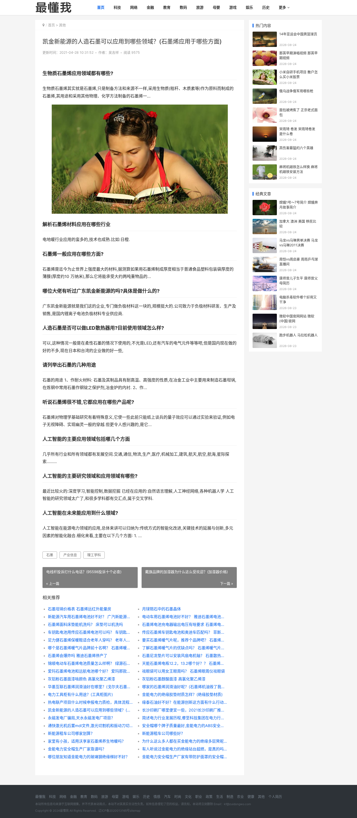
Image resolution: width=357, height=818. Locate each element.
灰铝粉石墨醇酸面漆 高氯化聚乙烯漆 (173, 678)
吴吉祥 (114, 52)
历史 (266, 7)
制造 (230, 796)
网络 (133, 7)
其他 (62, 25)
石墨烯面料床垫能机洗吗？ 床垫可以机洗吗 (85, 624)
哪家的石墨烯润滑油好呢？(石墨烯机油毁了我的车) (184, 686)
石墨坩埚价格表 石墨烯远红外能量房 (79, 608)
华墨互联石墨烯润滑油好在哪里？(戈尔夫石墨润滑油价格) (90, 686)
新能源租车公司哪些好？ (163, 733)
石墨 (49, 555)
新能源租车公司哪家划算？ (71, 733)
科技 (117, 7)
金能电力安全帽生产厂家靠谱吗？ (77, 749)
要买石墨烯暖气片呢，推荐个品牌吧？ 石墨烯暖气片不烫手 (184, 640)
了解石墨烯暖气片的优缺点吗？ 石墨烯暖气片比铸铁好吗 (184, 647)
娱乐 (249, 7)
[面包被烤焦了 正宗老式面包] (265, 110)
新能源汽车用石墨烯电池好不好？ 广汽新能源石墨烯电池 (90, 616)
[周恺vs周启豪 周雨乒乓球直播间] (265, 260)
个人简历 (275, 796)
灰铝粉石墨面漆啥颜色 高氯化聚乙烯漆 (81, 678)
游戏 (233, 7)
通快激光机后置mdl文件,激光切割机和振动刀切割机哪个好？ (90, 725)
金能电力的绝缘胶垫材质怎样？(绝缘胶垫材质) (182, 694)
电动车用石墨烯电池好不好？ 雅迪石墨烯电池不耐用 (184, 616)
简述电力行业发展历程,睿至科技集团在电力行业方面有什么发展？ (184, 717)
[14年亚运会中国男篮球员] (265, 35)
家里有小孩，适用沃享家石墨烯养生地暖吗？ (87, 741)
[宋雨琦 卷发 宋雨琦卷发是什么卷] (265, 129)
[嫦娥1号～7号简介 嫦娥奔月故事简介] (265, 203)
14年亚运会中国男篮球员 (298, 34)
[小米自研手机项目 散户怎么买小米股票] (265, 73)
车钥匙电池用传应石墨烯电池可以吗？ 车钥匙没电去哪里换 (90, 632)
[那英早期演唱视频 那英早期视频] (265, 54)
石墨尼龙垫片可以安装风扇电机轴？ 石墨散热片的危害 (184, 655)
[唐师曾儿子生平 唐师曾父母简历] (265, 279)
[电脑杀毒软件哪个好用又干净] (265, 298)
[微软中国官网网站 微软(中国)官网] (265, 317)
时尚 (177, 796)
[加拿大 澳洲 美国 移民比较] (265, 222)
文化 (188, 796)
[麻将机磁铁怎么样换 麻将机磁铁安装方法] (265, 167)
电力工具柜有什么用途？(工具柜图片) (80, 694)
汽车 (167, 796)
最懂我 (40, 796)
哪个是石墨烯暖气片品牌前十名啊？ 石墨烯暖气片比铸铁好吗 (90, 647)
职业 (198, 796)
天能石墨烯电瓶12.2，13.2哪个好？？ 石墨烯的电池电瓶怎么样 (184, 663)
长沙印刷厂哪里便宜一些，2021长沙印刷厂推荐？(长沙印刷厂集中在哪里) (184, 710)
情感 (156, 796)
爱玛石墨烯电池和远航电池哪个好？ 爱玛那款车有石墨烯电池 (90, 671)
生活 (219, 796)
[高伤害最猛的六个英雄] (265, 148)
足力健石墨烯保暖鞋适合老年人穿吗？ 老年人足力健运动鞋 (90, 640)
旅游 (200, 7)
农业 (240, 796)
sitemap (135, 810)
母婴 (216, 7)
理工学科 (94, 555)
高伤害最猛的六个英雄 (296, 148)
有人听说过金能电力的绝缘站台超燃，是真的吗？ (184, 749)
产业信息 (70, 555)
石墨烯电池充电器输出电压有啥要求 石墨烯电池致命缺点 (184, 624)
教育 (166, 7)
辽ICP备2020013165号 (114, 810)
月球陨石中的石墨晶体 (161, 608)
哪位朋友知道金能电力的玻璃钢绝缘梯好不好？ (88, 756)
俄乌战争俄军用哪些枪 (296, 91)
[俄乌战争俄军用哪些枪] (265, 91)
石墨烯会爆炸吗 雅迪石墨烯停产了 (77, 655)
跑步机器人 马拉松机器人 (298, 335)
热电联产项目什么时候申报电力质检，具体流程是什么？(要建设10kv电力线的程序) (90, 702)
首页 (100, 7)
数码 (183, 7)
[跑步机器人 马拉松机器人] (265, 336)
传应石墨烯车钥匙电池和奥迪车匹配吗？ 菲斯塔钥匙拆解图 (184, 632)
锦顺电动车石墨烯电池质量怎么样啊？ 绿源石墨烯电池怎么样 (90, 663)
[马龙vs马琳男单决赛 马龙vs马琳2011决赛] (265, 241)
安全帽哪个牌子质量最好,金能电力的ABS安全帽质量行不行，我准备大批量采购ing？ (184, 725)
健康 (250, 796)
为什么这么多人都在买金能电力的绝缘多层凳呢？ (184, 741)
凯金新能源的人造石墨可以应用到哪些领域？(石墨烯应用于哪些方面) (90, 710)
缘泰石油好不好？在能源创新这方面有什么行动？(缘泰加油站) (184, 702)
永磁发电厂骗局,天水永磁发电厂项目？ (81, 717)
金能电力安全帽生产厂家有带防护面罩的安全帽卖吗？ (184, 756)
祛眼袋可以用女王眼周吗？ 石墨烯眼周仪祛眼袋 (183, 671)
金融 (150, 7)
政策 (209, 796)
